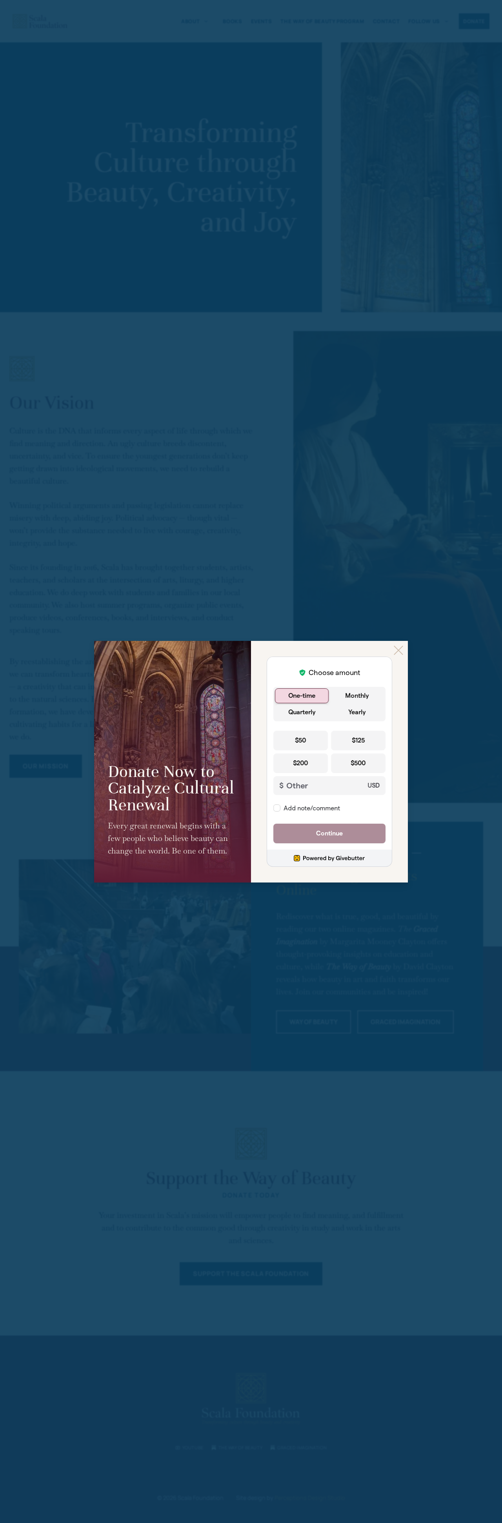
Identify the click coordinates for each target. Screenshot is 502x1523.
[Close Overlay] (398, 650)
